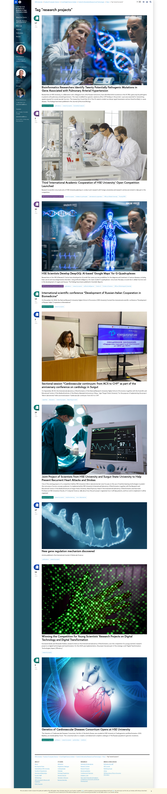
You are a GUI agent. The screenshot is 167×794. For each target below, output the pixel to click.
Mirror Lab (19, 26)
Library (105, 771)
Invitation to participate (81, 196)
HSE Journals (107, 766)
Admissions (60, 764)
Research (84, 762)
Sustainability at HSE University (42, 768)
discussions (52, 399)
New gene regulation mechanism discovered (68, 551)
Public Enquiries (38, 784)
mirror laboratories (81, 497)
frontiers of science (108, 286)
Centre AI (98, 286)
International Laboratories (87, 764)
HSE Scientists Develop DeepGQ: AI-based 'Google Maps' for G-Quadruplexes (88, 273)
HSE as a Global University (110, 196)
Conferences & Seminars (87, 773)
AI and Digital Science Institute (67, 756)
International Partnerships (41, 773)
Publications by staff (108, 764)
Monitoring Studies (85, 771)
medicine (83, 740)
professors (57, 740)
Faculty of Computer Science (50, 756)
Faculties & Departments (41, 771)
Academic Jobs (84, 775)
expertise (44, 399)
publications (58, 105)
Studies (60, 762)
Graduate (60, 771)
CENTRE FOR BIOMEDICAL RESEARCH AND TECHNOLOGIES (21, 9)
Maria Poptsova (20, 56)
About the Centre (21, 17)
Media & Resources (110, 762)
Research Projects (85, 768)
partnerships (76, 740)
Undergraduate (61, 768)
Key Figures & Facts (39, 766)
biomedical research (79, 105)
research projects (67, 105)
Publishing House (108, 768)
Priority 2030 (122, 196)
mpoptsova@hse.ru (21, 61)
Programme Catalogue (63, 766)
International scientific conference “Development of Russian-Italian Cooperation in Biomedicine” (91, 294)
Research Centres (85, 766)
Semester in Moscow (63, 778)
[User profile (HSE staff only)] (147, 2)
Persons (18, 36)
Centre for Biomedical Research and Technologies (88, 756)
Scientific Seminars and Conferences (21, 21)
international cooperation (95, 196)
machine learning (70, 497)
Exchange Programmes (63, 773)
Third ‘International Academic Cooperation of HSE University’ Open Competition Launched (90, 184)
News (104, 756)
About (37, 762)
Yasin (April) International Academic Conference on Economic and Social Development (90, 779)
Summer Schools (62, 775)
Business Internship (62, 780)
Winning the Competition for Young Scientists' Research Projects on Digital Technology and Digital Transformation (87, 638)
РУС (137, 1)
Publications (19, 33)
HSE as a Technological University (122, 286)
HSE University (38, 756)
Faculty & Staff (38, 775)
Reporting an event (72, 399)
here (82, 790)
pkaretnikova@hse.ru (21, 104)
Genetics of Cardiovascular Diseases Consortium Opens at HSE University (86, 729)
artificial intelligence (89, 286)
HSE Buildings (38, 778)
